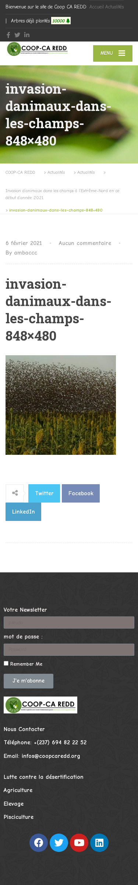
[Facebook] (38, 843)
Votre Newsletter (25, 610)
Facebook (80, 493)
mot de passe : (23, 636)
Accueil (96, 7)
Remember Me (25, 664)
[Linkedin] (99, 843)
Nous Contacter (24, 729)
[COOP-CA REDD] (37, 49)
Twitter (44, 493)
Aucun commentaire (85, 243)
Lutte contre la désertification (44, 777)
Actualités (114, 7)
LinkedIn (23, 511)
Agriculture (18, 790)
